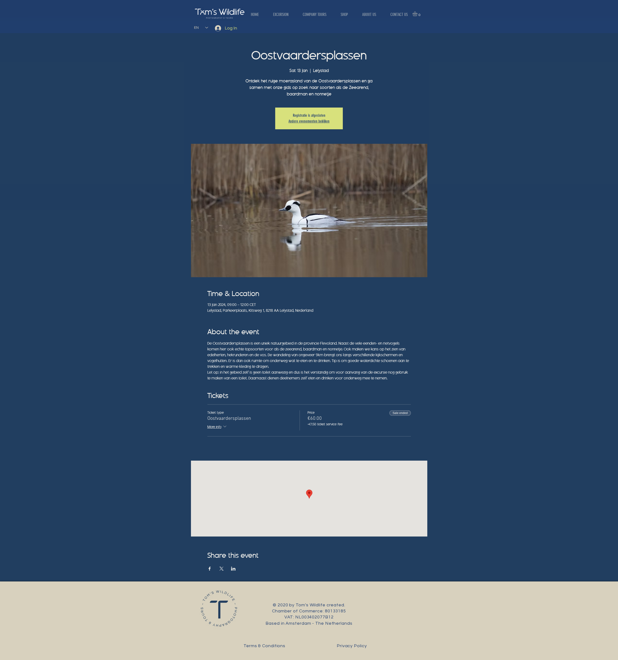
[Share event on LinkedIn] (233, 569)
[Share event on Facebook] (209, 569)
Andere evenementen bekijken (309, 121)
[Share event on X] (221, 569)
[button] (418, 13)
